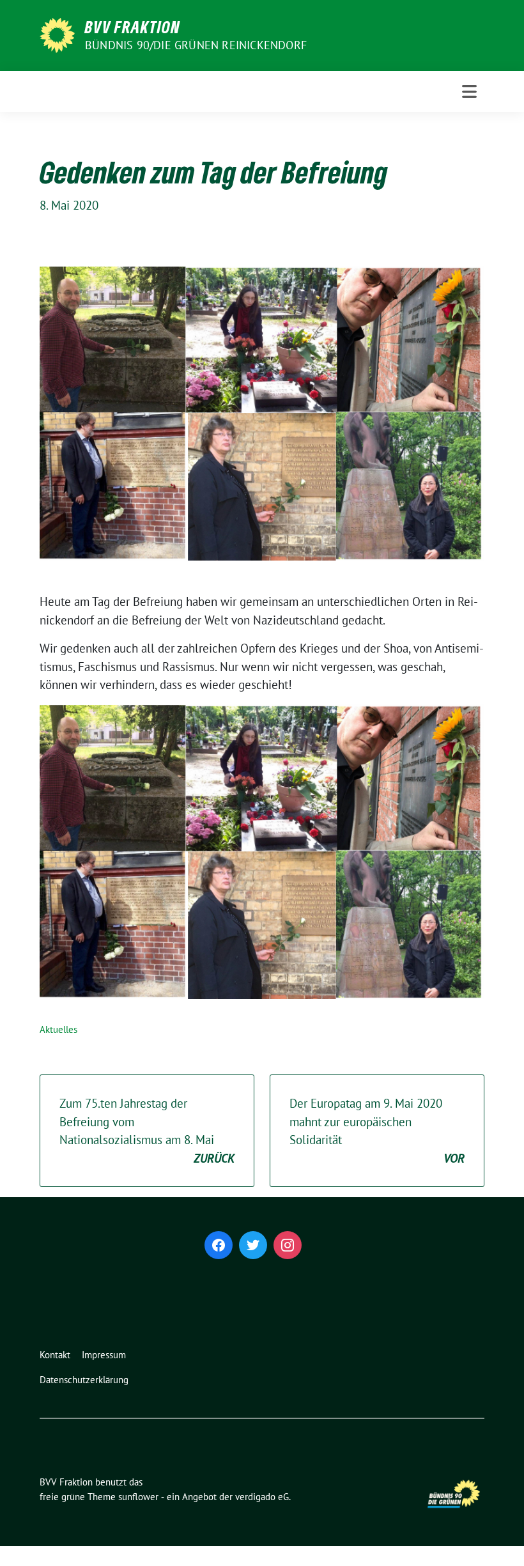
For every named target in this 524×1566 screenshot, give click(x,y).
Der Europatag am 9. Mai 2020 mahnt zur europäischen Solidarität (377, 1131)
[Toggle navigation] (469, 91)
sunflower (138, 1497)
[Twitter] (253, 1245)
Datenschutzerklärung (84, 1380)
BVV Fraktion (132, 26)
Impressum (104, 1355)
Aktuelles (58, 1029)
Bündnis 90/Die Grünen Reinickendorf (196, 45)
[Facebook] (218, 1245)
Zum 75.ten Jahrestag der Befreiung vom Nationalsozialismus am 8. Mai (147, 1131)
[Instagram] (287, 1245)
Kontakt (55, 1355)
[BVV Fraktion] (57, 34)
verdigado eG (262, 1497)
